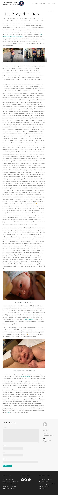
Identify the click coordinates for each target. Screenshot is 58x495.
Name (4, 445)
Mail (4, 452)
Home (32, 3)
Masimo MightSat (25, 376)
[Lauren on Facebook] (29, 479)
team (8, 412)
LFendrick (45, 430)
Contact (53, 3)
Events (36, 3)
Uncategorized (46, 435)
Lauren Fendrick (46, 440)
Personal (52, 435)
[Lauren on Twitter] (22, 479)
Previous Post (47, 11)
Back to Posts (54, 11)
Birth (46, 441)
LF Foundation (42, 3)
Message (5, 427)
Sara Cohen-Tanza (29, 319)
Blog (49, 3)
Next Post (51, 11)
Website (5, 459)
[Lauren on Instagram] (25, 479)
